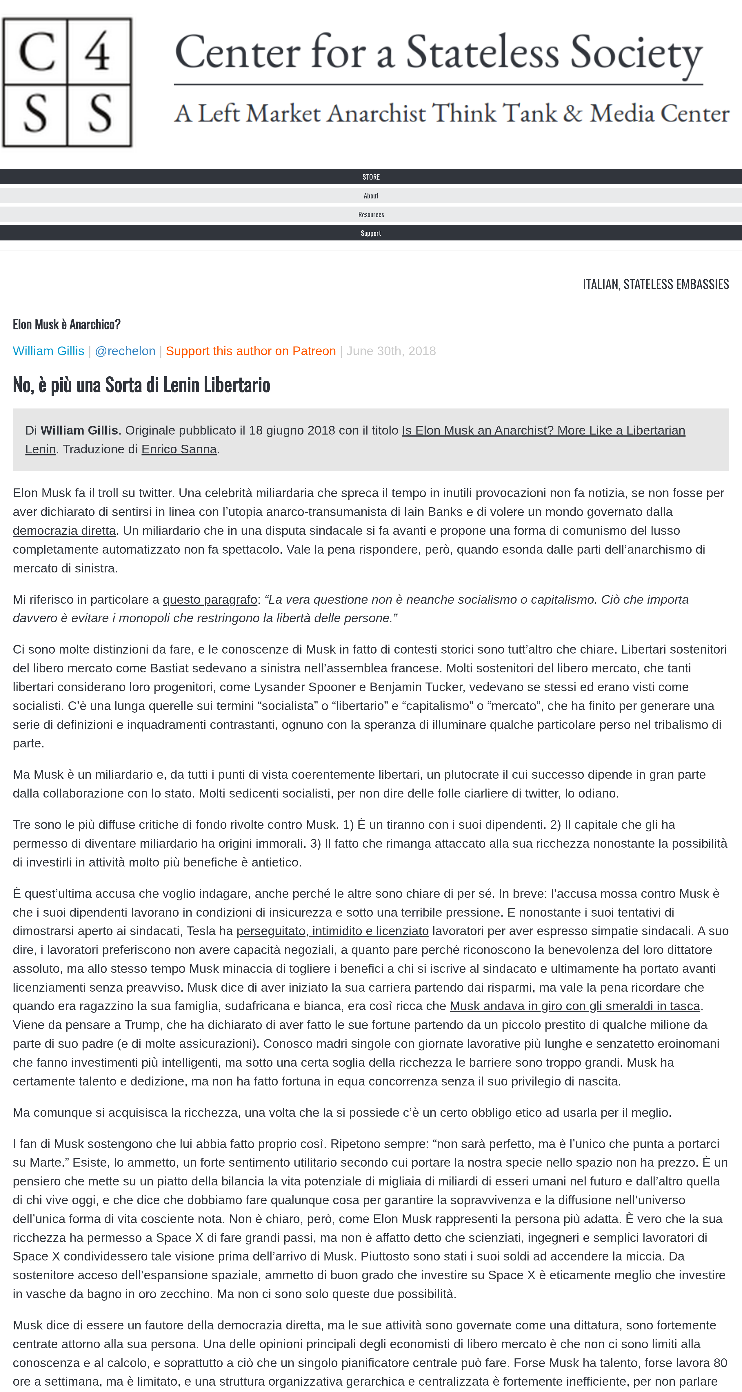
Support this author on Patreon (251, 351)
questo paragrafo (210, 599)
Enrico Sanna (179, 449)
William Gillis (49, 351)
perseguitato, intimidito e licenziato (333, 931)
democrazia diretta (64, 530)
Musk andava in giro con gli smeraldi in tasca (575, 1006)
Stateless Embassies (676, 283)
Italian (600, 283)
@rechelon (125, 351)
